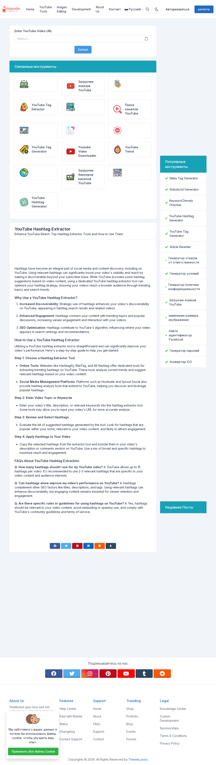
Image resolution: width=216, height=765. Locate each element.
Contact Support (70, 739)
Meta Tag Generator (184, 178)
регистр (204, 9)
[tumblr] (144, 673)
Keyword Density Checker (181, 203)
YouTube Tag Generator (179, 233)
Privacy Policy (170, 743)
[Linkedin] (88, 546)
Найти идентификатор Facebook (180, 335)
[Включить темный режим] (157, 9)
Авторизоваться (177, 9)
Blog (129, 724)
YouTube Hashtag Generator (181, 218)
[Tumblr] (111, 546)
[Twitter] (66, 546)
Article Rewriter (180, 247)
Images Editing (62, 9)
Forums (131, 739)
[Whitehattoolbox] (13, 9)
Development (81, 9)
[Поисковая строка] (147, 9)
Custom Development (169, 718)
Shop (130, 708)
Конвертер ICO (181, 362)
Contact (98, 739)
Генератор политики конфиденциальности (184, 287)
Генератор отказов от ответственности (184, 260)
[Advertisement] (83, 254)
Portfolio (132, 716)
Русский (135, 9)
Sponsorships (169, 728)
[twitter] (72, 673)
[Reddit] (99, 546)
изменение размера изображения (183, 318)
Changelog (67, 731)
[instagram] (90, 673)
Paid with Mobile (70, 716)
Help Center (67, 708)
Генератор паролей (184, 350)
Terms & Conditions (173, 736)
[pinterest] (108, 673)
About (97, 716)
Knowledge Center (173, 708)
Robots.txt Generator (184, 189)
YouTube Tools (45, 9)
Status (63, 724)
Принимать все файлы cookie (33, 751)
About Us (100, 9)
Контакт (115, 9)
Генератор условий (184, 273)
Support (98, 731)
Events (131, 731)
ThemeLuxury (137, 759)
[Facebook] (55, 546)
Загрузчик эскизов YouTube (182, 302)
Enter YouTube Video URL (33, 31)
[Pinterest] (77, 546)
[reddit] (162, 673)
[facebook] (53, 673)
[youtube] (126, 673)
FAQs (96, 724)
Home (30, 9)
